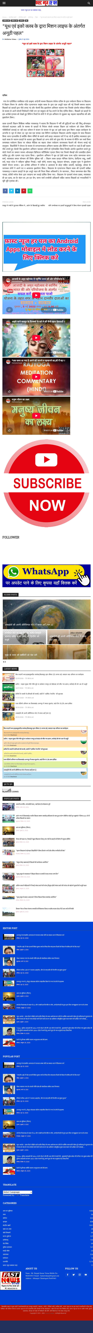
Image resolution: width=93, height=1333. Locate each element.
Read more (14, 735)
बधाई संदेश (6, 1251)
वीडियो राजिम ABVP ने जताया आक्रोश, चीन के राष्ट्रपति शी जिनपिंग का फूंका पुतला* (41, 970)
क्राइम (5, 1221)
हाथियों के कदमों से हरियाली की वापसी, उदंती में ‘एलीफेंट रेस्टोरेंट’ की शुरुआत (39, 694)
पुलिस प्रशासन (7, 1247)
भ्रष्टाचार (5, 1254)
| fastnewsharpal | (50, 1313)
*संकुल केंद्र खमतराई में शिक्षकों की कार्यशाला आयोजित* (32, 862)
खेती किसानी (6, 1232)
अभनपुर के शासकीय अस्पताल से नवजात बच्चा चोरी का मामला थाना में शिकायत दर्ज (40, 935)
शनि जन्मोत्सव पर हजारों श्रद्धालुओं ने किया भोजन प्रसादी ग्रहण (69, 205)
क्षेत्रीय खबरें (6, 1225)
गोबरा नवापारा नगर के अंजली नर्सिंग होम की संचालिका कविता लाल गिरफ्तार (37, 958)
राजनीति (5, 1261)
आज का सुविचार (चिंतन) (23, 827)
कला (4, 1214)
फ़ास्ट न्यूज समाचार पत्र (10, 1265)
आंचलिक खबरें (6, 20)
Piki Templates (9, 1318)
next (5, 661)
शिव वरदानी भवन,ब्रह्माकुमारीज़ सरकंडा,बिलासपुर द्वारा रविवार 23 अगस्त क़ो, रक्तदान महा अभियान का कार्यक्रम (50, 674)
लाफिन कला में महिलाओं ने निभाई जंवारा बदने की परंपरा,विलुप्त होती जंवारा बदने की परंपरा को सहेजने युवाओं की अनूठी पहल (51, 885)
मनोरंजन (5, 1258)
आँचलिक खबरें (14, 20)
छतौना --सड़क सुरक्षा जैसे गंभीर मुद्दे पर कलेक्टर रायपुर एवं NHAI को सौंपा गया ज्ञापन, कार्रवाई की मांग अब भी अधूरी (51, 684)
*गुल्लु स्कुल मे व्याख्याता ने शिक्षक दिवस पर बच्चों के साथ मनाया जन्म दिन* (37, 874)
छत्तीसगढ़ (21, 20)
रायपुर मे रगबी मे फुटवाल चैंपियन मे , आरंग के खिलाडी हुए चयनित (23, 205)
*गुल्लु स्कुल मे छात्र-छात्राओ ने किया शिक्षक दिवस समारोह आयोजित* (36, 897)
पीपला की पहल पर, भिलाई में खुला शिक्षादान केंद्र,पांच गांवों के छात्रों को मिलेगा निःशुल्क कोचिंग (43, 839)
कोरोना (5, 1218)
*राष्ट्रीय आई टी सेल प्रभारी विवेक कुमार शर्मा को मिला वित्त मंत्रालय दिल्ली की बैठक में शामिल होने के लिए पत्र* (48, 947)
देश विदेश (5, 1243)
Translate (24, 1195)
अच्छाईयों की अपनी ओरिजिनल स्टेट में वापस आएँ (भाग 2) (33, 713)
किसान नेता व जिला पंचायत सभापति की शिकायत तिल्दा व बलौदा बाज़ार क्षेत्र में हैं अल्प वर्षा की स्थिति (45, 909)
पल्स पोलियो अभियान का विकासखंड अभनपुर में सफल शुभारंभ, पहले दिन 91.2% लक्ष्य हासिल (44, 703)
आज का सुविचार (8, 1211)
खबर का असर (7, 1229)
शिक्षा (26, 20)
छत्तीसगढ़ (5, 1240)
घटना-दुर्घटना (7, 1236)
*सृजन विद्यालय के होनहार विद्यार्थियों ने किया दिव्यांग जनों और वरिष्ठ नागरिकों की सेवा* (40, 851)
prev (3, 661)
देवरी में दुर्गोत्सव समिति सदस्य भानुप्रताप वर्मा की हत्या (31, 1040)
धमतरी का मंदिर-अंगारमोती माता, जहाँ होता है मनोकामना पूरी (33, 804)
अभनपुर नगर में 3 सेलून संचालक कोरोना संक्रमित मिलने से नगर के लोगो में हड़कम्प (40, 982)
